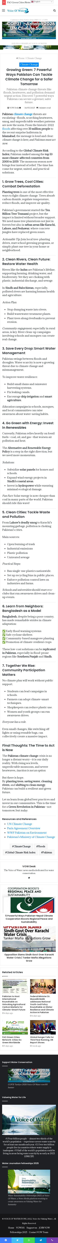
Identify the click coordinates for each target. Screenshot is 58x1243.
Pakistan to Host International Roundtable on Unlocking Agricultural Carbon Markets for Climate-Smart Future (13, 1003)
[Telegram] (40, 1240)
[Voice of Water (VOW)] (18, 10)
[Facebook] (6, 1240)
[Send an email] (20, 108)
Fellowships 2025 (18, 1232)
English (37, 2)
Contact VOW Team (38, 1232)
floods (6, 128)
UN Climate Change (19, 824)
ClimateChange (22, 846)
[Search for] (54, 11)
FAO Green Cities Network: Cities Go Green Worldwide (12, 1040)
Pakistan (47, 852)
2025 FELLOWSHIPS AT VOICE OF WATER (29, 43)
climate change (23, 114)
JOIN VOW (44, 1227)
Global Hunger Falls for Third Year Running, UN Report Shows (42, 1040)
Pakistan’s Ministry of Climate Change (31, 837)
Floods (41, 846)
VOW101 (20, 1227)
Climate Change (34, 58)
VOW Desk (14, 108)
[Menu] (3, 11)
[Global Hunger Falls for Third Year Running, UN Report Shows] (43, 1027)
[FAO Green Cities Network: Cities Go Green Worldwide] (15, 1027)
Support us (31, 1227)
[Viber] (52, 1240)
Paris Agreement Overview (23, 828)
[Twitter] (17, 1240)
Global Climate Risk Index (21, 852)
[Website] (29, 877)
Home (21, 58)
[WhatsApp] (29, 1240)
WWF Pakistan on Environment (27, 832)
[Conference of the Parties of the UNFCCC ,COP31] (29, 30)
